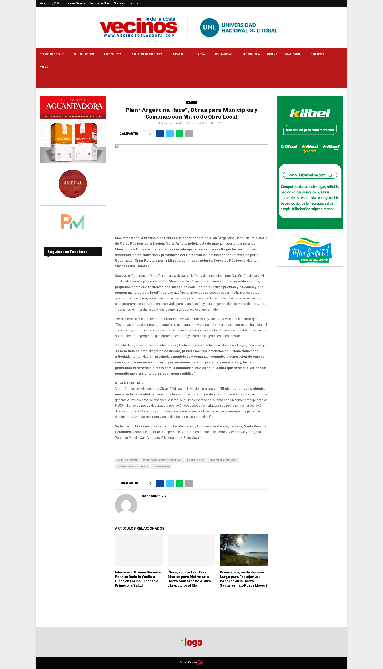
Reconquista (251, 54)
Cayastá (178, 54)
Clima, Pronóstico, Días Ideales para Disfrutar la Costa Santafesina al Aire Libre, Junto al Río (189, 578)
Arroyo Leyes (113, 54)
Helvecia (199, 54)
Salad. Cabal (292, 54)
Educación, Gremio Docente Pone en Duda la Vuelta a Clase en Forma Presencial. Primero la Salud (138, 578)
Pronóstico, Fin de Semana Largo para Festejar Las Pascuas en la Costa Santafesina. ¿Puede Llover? (244, 578)
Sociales (119, 3)
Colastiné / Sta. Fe (52, 54)
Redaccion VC (173, 123)
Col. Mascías (224, 54)
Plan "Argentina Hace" (223, 460)
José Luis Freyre (127, 460)
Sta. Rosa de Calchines (147, 54)
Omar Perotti (195, 460)
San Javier (317, 54)
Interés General (76, 3)
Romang (271, 54)
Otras (44, 67)
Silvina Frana (161, 466)
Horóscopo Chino (99, 3)
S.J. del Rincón (84, 54)
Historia (133, 3)
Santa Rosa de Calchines (132, 466)
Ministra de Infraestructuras (162, 460)
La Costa (191, 102)
